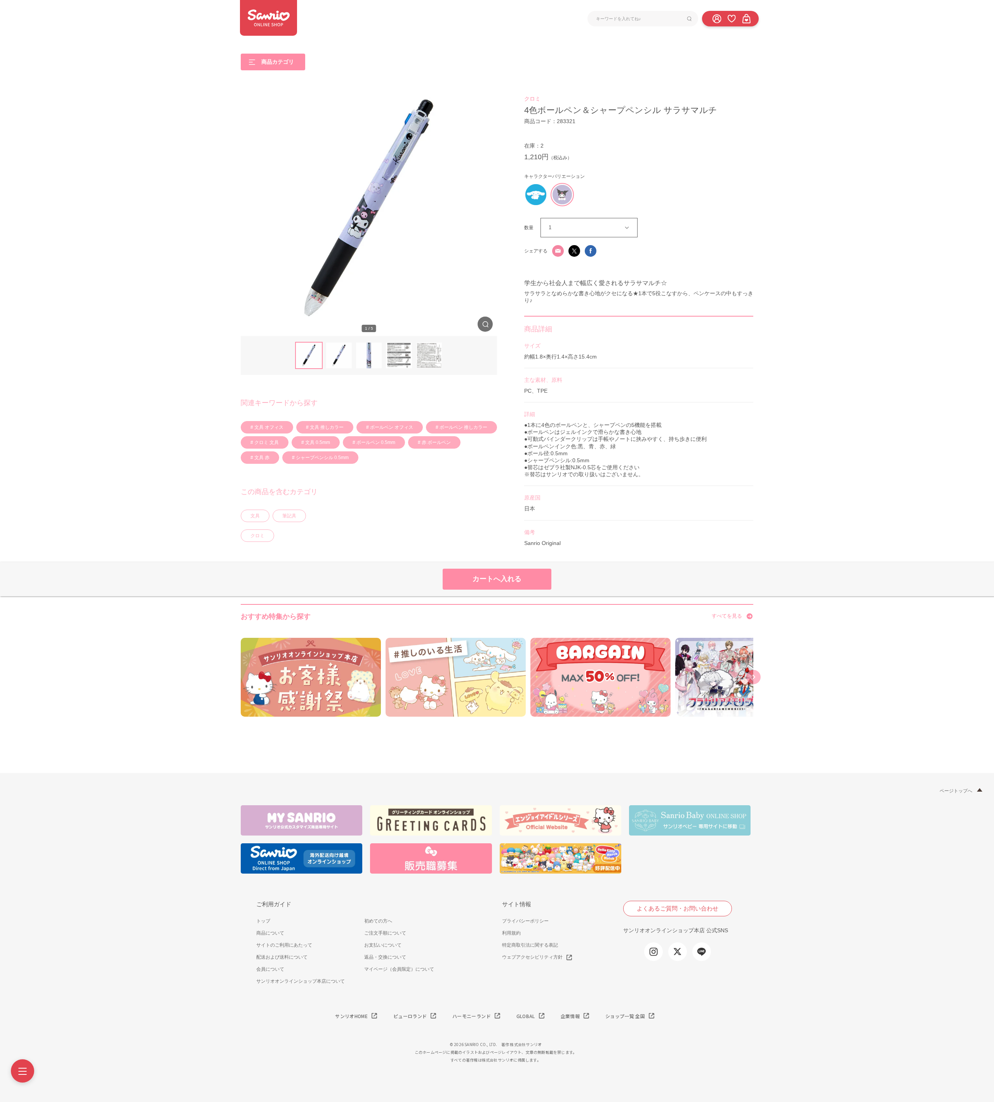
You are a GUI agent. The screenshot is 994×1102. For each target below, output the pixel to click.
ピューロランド (410, 1016)
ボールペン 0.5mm (375, 442)
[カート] (746, 18)
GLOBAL (525, 1016)
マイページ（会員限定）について (399, 969)
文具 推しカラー (326, 427)
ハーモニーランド (471, 1016)
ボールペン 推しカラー (462, 427)
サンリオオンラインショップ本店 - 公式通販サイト (268, 18)
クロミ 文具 (266, 442)
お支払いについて (382, 945)
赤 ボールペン (436, 442)
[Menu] (22, 1071)
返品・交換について (385, 957)
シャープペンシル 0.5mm (322, 457)
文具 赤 (261, 457)
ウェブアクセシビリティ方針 (532, 957)
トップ (263, 921)
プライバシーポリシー (525, 921)
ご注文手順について (385, 933)
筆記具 (289, 516)
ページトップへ (956, 791)
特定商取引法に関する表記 (530, 945)
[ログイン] (717, 18)
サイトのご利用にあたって (284, 945)
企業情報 (570, 1016)
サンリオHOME (351, 1016)
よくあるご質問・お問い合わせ (677, 908)
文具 (255, 516)
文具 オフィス (268, 427)
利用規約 (511, 933)
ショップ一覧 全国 (625, 1016)
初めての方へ (378, 921)
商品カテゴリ (277, 61)
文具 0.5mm (317, 442)
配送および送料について (282, 957)
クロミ (257, 535)
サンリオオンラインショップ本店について (300, 981)
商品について (270, 933)
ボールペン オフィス (391, 427)
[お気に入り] (731, 18)
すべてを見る (727, 616)
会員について (270, 969)
